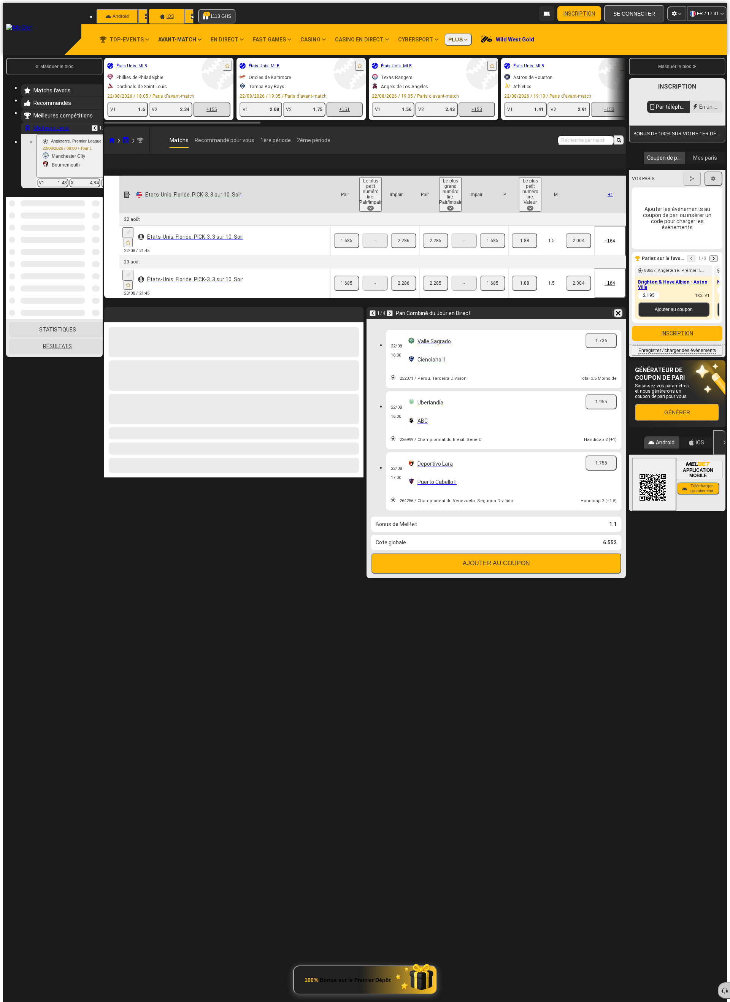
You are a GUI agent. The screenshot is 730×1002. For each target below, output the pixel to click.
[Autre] (587, 168)
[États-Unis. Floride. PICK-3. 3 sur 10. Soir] (140, 140)
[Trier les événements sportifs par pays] (96, 236)
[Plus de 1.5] (524, 252)
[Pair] (346, 252)
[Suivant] (390, 325)
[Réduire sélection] (86, 236)
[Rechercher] (619, 140)
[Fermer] (719, 442)
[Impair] (403, 252)
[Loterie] (126, 140)
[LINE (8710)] (111, 140)
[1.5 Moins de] (578, 252)
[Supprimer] (618, 325)
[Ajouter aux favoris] (227, 66)
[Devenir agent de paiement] (546, 13)
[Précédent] (95, 128)
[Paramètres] (676, 13)
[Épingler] (127, 244)
